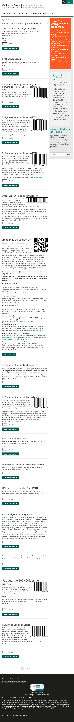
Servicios (22, 13)
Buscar (68, 154)
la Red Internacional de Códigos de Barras (31, 700)
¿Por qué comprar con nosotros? (59, 24)
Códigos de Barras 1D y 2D (10, 523)
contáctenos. (38, 177)
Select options (9, 354)
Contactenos (48, 13)
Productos (11, 13)
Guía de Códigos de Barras (60, 130)
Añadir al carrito (10, 48)
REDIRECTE (8, 337)
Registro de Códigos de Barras (58, 77)
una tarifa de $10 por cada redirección (14, 339)
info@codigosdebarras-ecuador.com (14, 682)
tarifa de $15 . (34, 330)
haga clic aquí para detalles (15, 710)
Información (35, 13)
